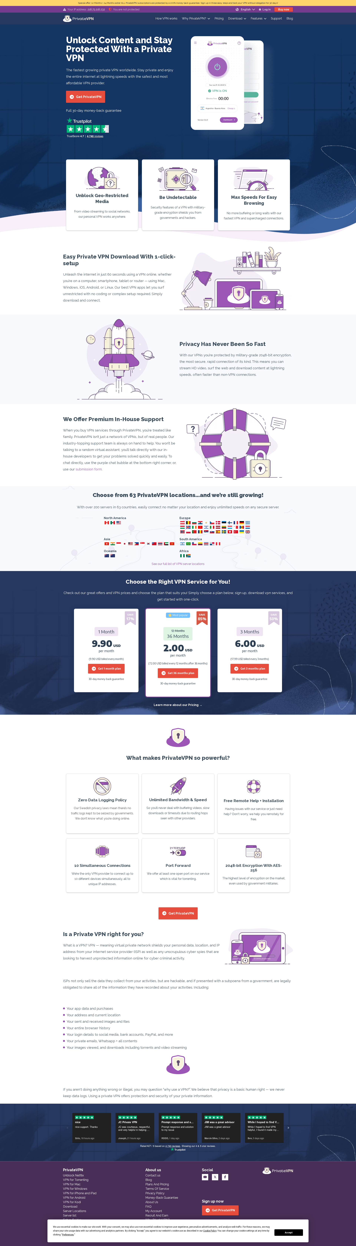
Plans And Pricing (157, 1184)
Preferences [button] (68, 1234)
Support (276, 18)
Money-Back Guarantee (161, 1197)
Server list (69, 1215)
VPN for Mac (71, 1184)
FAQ (148, 1206)
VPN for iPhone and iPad (79, 1193)
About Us (151, 1202)
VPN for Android (74, 1197)
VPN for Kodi (72, 1202)
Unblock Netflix (73, 1175)
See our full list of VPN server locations (178, 564)
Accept (289, 1232)
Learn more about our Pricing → (178, 705)
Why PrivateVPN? (194, 18)
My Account (153, 1211)
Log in (267, 9)
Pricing (219, 18)
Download (235, 18)
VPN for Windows (75, 1189)
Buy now (283, 9)
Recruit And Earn (156, 1215)
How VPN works (166, 18)
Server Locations (74, 1211)
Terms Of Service (157, 1189)
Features (257, 18)
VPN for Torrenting (75, 1180)
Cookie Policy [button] (209, 1230)
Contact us (152, 1175)
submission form (89, 469)
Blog (289, 18)
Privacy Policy (154, 1193)
